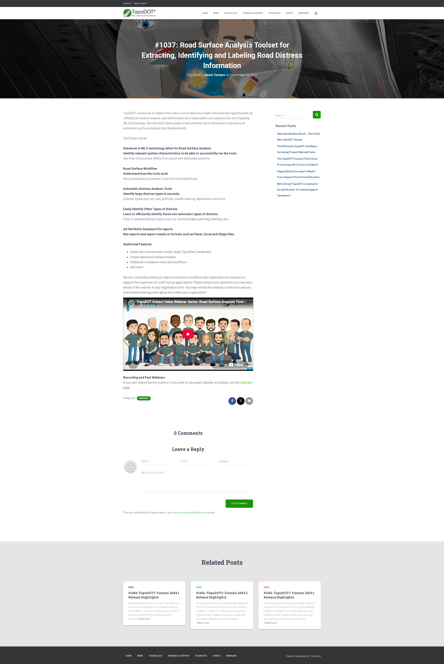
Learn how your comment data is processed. (190, 512)
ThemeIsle (315, 656)
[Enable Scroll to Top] (437, 657)
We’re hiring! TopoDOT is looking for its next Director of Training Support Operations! (297, 190)
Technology (230, 13)
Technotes (274, 13)
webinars (246, 382)
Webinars (303, 13)
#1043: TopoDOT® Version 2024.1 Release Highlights (153, 595)
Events (289, 13)
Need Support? (140, 3)
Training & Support (253, 13)
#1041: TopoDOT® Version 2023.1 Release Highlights (289, 595)
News (216, 13)
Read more (144, 619)
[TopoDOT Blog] (139, 13)
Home (205, 13)
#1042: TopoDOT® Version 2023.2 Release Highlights (221, 595)
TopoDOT (127, 3)
